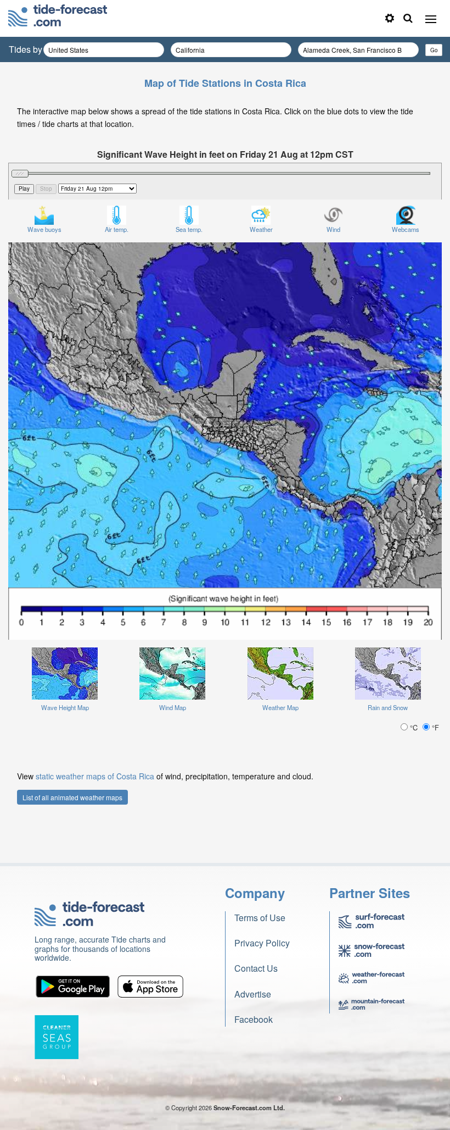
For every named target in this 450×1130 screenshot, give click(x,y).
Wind (333, 229)
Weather (261, 229)
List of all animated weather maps (72, 797)
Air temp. (116, 229)
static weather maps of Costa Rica (95, 776)
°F (434, 727)
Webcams (405, 229)
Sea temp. (189, 229)
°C (414, 727)
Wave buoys (44, 229)
